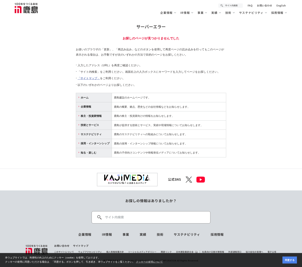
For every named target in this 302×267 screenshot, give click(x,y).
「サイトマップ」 (89, 78)
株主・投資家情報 (91, 115)
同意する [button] (290, 260)
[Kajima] (26, 8)
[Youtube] (200, 180)
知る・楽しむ (88, 152)
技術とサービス (90, 124)
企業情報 (86, 106)
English (281, 5)
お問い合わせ (264, 5)
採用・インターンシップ (95, 143)
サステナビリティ (91, 134)
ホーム (85, 97)
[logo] (37, 249)
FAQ (250, 5)
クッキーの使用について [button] (149, 261)
